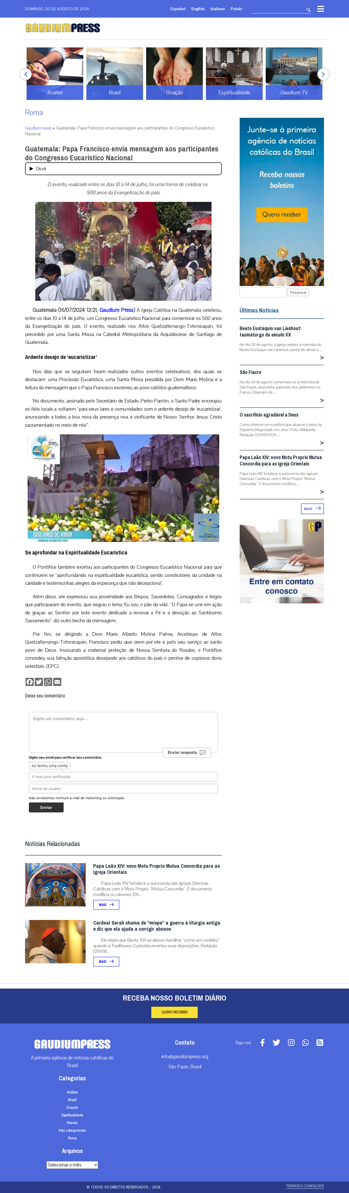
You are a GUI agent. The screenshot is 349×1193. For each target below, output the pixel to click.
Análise (72, 1092)
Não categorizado (72, 1130)
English (198, 8)
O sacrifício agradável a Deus (269, 415)
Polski (236, 8)
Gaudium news (38, 128)
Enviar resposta (182, 752)
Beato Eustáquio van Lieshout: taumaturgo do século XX (270, 331)
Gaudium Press (116, 310)
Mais (103, 905)
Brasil (72, 1100)
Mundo (72, 1123)
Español (177, 8)
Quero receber (174, 1012)
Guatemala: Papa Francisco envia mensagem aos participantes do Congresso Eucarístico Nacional (121, 153)
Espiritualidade (72, 1115)
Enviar (46, 807)
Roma (34, 113)
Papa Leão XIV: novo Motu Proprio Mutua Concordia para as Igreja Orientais (156, 869)
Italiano (218, 8)
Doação (72, 1107)
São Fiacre (250, 372)
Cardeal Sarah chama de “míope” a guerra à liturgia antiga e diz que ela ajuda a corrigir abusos (156, 926)
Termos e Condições (305, 1186)
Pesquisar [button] (298, 292)
